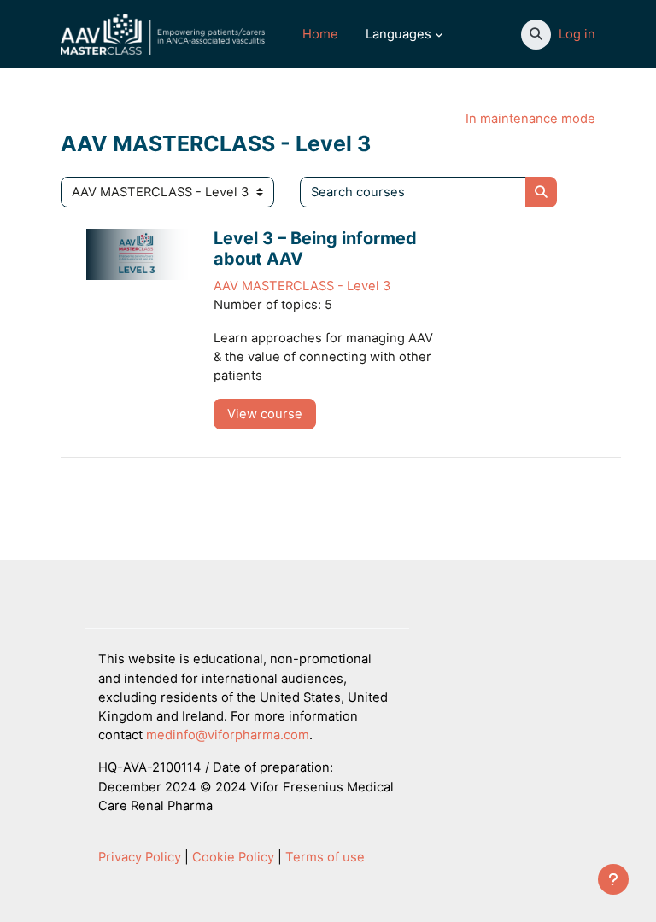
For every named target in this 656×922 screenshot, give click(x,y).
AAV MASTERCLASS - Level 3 (302, 286)
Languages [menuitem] (398, 34)
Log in (577, 34)
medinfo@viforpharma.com (227, 735)
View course (264, 414)
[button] (536, 35)
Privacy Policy (139, 857)
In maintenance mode (530, 118)
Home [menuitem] (320, 34)
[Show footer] (613, 879)
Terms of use (325, 857)
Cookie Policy (233, 857)
